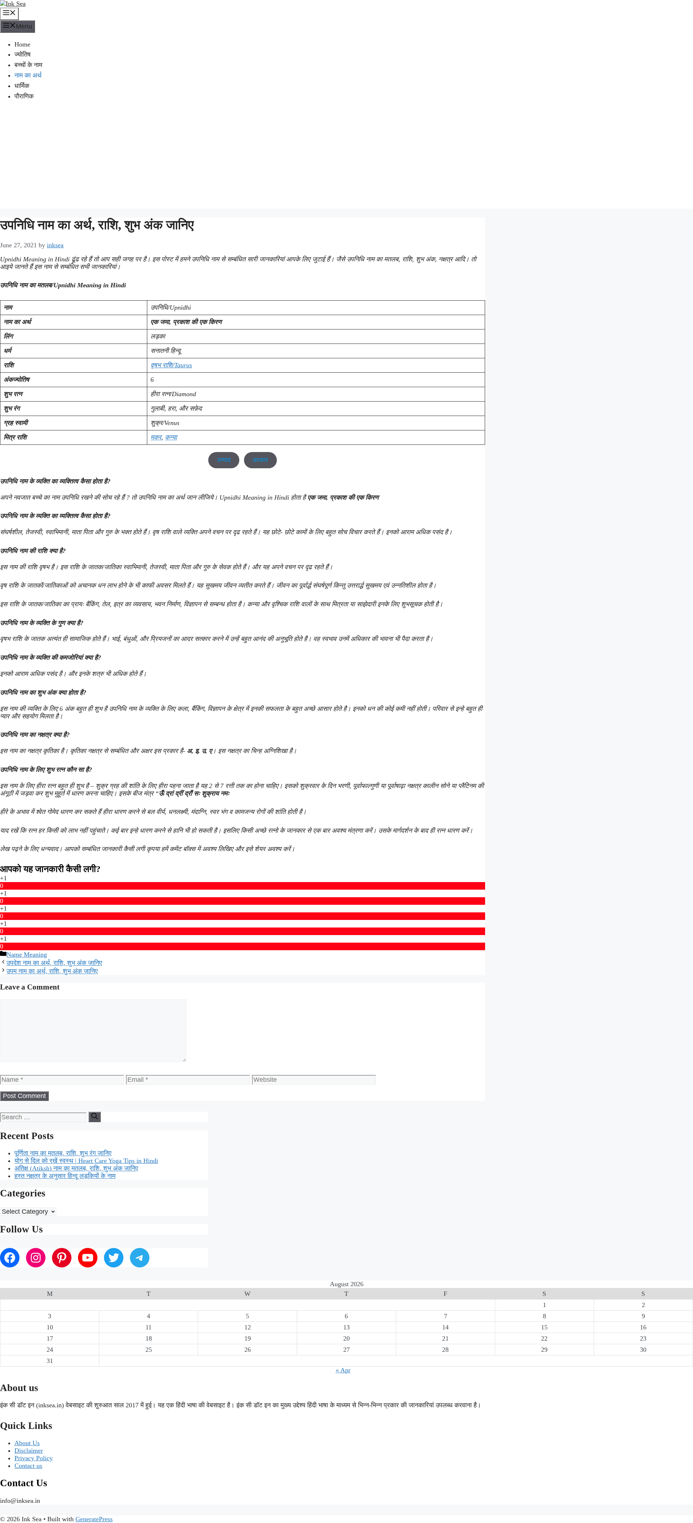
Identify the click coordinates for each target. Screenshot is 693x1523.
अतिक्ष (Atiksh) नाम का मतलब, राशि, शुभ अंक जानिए (76, 1168)
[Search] (94, 1117)
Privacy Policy (33, 1458)
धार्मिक (21, 85)
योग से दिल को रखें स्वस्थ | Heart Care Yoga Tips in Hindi (86, 1160)
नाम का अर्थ (28, 75)
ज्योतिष (22, 54)
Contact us (28, 1465)
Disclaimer (28, 1450)
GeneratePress (94, 1519)
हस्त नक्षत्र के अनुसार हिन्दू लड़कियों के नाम (65, 1175)
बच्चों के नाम (28, 64)
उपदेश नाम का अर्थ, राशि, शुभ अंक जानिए (54, 962)
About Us (27, 1443)
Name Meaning (26, 954)
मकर (156, 437)
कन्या (171, 437)
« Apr (343, 1370)
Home (22, 44)
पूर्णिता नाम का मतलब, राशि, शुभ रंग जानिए (63, 1153)
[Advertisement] (346, 158)
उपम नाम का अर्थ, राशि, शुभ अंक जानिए (52, 971)
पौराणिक (24, 96)
